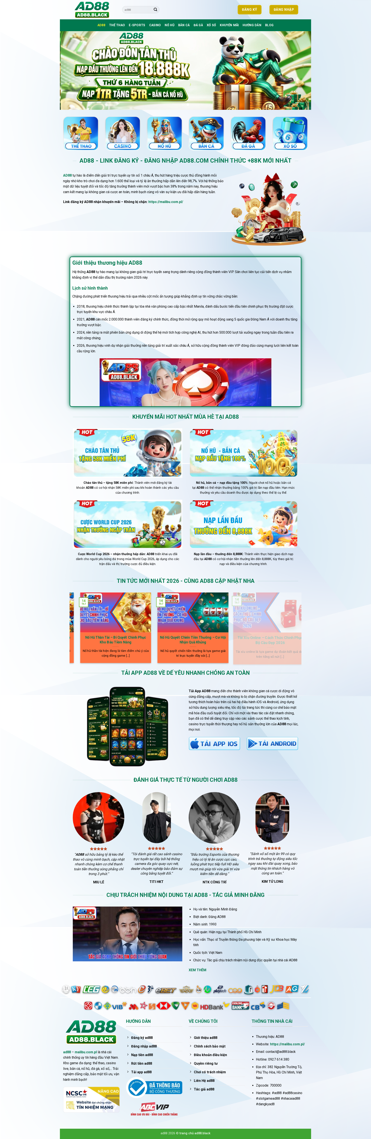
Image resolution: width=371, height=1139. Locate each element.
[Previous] (70, 70)
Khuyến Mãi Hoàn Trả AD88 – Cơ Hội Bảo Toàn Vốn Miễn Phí (217, 639)
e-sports (137, 25)
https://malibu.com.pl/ (165, 202)
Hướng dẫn (252, 25)
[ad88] (94, 9)
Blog (269, 25)
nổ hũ (169, 25)
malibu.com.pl (86, 1052)
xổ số (211, 25)
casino (155, 25)
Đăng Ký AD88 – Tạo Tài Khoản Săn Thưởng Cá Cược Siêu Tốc (139, 640)
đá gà (198, 25)
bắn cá (184, 25)
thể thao (117, 25)
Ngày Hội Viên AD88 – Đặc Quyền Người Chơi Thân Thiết (294, 639)
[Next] (300, 70)
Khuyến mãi (229, 25)
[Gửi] (155, 9)
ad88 (67, 1052)
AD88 (101, 25)
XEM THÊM (197, 970)
